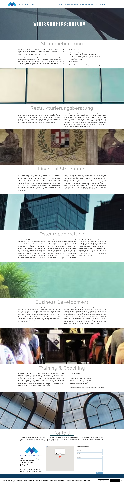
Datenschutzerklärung (10, 482)
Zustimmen (115, 481)
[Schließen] (122, 481)
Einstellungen (103, 481)
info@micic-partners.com (34, 471)
